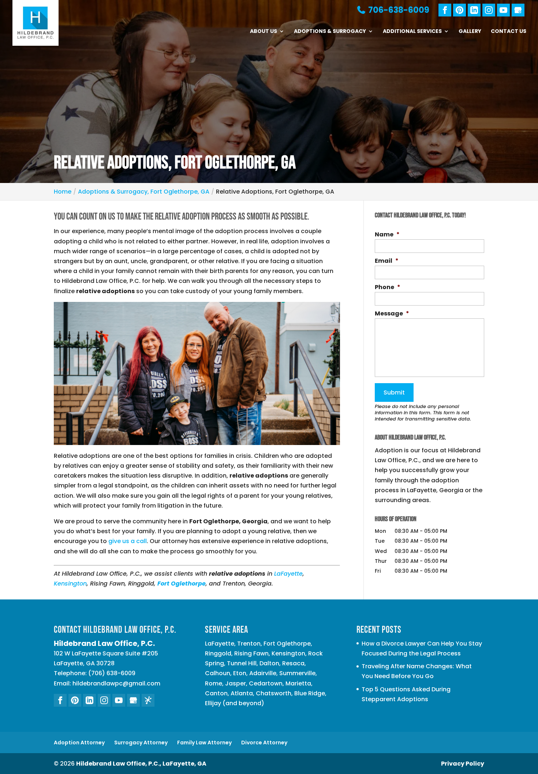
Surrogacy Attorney (141, 742)
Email (387, 261)
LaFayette (288, 573)
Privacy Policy (462, 763)
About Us (263, 32)
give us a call (127, 541)
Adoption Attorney (79, 742)
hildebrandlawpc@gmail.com (116, 683)
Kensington (70, 583)
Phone (387, 287)
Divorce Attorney (264, 742)
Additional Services (412, 32)
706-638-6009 (397, 10)
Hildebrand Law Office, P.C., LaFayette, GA (141, 763)
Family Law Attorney (204, 742)
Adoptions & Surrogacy (330, 32)
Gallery (470, 32)
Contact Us (508, 32)
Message (392, 314)
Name (387, 235)
